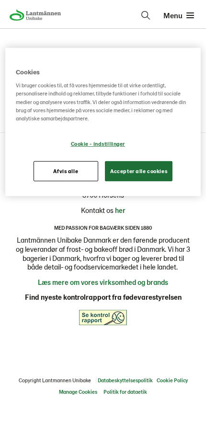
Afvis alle (65, 170)
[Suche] (145, 15)
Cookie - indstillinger (98, 144)
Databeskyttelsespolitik (125, 380)
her (120, 210)
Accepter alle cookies (138, 170)
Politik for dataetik (125, 391)
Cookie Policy (172, 380)
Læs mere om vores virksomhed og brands (103, 282)
